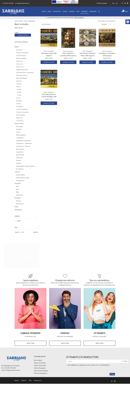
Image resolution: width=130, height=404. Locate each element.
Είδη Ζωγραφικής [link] (21, 135)
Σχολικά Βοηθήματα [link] (21, 78)
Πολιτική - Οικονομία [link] (22, 112)
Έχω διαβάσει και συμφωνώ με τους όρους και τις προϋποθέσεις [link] (89, 365)
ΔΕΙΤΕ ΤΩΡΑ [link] (30, 343)
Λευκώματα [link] (19, 120)
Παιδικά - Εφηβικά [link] (21, 58)
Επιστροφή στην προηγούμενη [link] (106, 21)
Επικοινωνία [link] (92, 11)
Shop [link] (25, 21)
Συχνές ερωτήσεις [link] (40, 363)
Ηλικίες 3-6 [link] (19, 64)
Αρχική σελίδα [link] (19, 21)
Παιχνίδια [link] (72, 11)
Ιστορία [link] (18, 103)
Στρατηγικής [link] (19, 195)
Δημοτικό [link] (19, 81)
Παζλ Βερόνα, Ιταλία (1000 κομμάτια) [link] (49, 54)
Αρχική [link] (44, 11)
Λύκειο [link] (18, 86)
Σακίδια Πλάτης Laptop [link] (22, 177)
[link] (127, 21)
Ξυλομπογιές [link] (20, 138)
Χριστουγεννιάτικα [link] (21, 75)
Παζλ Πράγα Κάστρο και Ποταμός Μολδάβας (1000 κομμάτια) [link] (48, 97)
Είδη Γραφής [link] (19, 126)
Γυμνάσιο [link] (19, 84)
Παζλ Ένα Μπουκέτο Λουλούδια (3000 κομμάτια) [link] (68, 54)
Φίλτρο (35, 232)
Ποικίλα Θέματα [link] (20, 115)
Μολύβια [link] (18, 129)
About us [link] (23, 380)
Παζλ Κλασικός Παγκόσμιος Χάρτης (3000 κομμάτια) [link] (88, 54)
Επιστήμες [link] (19, 101)
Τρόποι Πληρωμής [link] (40, 368)
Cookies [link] (112, 374)
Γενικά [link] (18, 98)
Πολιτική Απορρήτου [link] (40, 373)
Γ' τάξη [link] (19, 95)
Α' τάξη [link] (19, 89)
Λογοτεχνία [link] (19, 50)
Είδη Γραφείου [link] (20, 149)
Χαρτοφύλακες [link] (20, 180)
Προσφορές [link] (84, 11)
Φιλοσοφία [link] (19, 106)
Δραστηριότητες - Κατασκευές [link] (25, 72)
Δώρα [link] (77, 11)
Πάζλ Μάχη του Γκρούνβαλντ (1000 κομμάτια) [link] (107, 54)
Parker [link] (18, 132)
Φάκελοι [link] (18, 163)
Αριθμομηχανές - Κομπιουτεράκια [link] (25, 166)
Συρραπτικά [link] (19, 152)
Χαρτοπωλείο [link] (57, 11)
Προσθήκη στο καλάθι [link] (48, 62)
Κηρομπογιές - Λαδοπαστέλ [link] (24, 143)
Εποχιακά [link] (18, 198)
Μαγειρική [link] (19, 118)
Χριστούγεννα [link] (20, 203)
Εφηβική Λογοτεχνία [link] (22, 69)
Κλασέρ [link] (18, 160)
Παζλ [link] (45, 51)
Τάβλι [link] (17, 192)
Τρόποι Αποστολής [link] (40, 365)
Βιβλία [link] (49, 11)
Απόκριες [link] (18, 201)
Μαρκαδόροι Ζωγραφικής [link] (23, 140)
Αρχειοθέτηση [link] (20, 154)
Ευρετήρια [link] (19, 157)
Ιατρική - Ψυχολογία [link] (22, 109)
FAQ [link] (30, 380)
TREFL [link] (17, 32)
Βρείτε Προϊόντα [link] (85, 17)
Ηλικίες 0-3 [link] (19, 61)
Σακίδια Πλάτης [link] (20, 175)
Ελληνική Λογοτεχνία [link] (22, 52)
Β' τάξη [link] (19, 92)
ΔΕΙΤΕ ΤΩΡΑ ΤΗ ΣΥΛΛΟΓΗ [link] (22, 262)
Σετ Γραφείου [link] (20, 169)
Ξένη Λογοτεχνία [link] (21, 55)
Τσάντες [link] (65, 11)
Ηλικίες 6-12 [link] (20, 67)
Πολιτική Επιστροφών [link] (41, 371)
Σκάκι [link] (17, 189)
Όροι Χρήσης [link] (38, 360)
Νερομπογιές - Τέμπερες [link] (23, 146)
